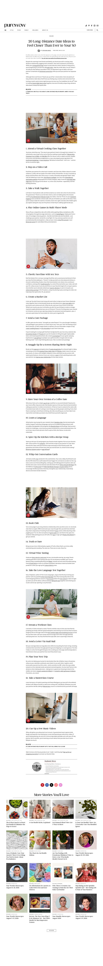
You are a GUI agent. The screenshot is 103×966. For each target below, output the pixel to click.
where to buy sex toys (32, 290)
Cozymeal (29, 156)
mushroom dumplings (32, 160)
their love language (47, 577)
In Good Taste (33, 563)
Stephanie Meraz (46, 50)
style (11, 30)
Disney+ (60, 351)
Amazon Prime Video (45, 351)
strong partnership (37, 65)
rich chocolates (45, 328)
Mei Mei (44, 156)
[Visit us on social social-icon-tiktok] (86, 25)
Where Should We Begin (67, 465)
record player (56, 336)
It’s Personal (37, 466)
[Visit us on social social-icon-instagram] (94, 26)
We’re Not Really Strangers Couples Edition (56, 466)
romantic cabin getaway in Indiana (65, 671)
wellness (35, 30)
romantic (42, 443)
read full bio (47, 773)
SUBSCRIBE (90, 30)
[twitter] (51, 785)
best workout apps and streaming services (60, 632)
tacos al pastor (44, 160)
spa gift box (37, 338)
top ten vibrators (55, 288)
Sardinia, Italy (58, 422)
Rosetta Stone (55, 426)
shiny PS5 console (63, 220)
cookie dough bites (55, 349)
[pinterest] (3, 20)
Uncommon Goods (31, 334)
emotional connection (45, 71)
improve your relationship (43, 357)
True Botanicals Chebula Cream (40, 197)
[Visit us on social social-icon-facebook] (91, 25)
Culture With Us (49, 565)
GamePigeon (60, 214)
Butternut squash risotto (33, 449)
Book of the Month (68, 535)
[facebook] (47, 785)
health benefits (45, 284)
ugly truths (50, 67)
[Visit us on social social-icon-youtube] (97, 26)
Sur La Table (35, 156)
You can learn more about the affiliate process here (54, 58)
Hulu (53, 351)
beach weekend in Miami (44, 671)
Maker (50, 561)
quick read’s (53, 533)
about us (45, 30)
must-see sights (67, 303)
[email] (3, 36)
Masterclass (71, 154)
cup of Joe (46, 403)
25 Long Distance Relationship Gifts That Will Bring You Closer (45, 746)
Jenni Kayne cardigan (50, 177)
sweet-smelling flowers (32, 328)
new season (63, 578)
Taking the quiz (55, 580)
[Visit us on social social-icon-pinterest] (89, 25)
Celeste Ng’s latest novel (39, 83)
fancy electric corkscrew (39, 557)
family (27, 30)
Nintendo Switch (31, 222)
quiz (54, 535)
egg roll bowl (45, 449)
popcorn (36, 349)
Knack (41, 334)
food (19, 30)
